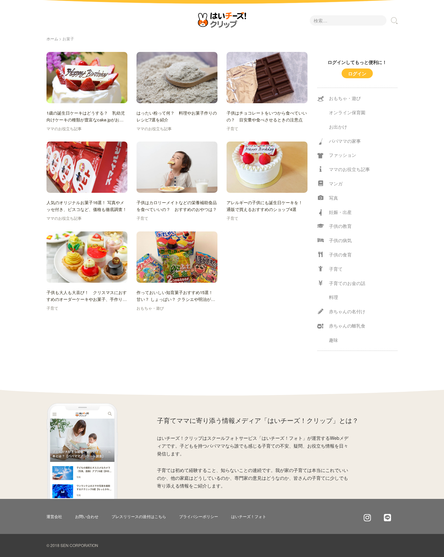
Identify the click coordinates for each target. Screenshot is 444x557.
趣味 (333, 340)
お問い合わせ (86, 516)
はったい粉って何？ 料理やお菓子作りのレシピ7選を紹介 (177, 116)
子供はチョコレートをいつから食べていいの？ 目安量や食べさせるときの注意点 (267, 116)
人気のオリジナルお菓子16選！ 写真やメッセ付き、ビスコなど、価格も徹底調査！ (86, 205)
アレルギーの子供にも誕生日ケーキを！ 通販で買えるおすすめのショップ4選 (267, 205)
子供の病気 (340, 240)
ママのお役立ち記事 (64, 128)
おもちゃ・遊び (150, 308)
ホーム (52, 38)
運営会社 (54, 516)
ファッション (342, 155)
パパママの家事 (345, 141)
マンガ (336, 183)
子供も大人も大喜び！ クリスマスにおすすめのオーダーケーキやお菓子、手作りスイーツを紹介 (86, 296)
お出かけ (338, 126)
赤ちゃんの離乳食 (347, 325)
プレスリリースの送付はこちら (138, 516)
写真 (333, 197)
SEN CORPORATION (79, 545)
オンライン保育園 (347, 112)
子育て (232, 128)
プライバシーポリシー (198, 516)
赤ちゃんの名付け (347, 311)
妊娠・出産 (340, 212)
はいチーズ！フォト (248, 516)
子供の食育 (340, 254)
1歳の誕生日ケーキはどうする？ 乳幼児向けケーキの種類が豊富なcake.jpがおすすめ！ (85, 116)
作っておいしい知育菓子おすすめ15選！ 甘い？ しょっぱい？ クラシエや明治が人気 (176, 296)
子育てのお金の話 (347, 283)
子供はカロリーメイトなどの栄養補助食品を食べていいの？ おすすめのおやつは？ (177, 205)
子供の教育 (340, 226)
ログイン (357, 73)
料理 (333, 297)
